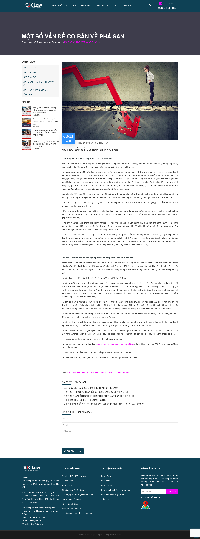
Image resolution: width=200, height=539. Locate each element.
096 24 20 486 (167, 7)
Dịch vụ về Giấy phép (71, 499)
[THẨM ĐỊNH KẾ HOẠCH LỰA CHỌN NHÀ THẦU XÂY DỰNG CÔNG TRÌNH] (26, 134)
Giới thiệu (71, 5)
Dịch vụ (85, 5)
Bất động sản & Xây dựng (73, 490)
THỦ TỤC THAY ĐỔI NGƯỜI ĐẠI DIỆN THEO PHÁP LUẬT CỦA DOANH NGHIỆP (99, 396)
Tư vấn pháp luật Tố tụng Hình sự (77, 513)
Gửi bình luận (73, 451)
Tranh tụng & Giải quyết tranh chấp (77, 495)
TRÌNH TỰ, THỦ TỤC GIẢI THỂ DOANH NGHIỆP (85, 400)
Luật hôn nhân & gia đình (35, 90)
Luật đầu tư (29, 77)
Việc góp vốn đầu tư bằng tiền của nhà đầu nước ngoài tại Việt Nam (45, 121)
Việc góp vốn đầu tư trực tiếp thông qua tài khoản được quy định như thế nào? (45, 110)
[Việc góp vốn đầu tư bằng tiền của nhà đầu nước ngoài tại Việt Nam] (26, 122)
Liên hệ (127, 5)
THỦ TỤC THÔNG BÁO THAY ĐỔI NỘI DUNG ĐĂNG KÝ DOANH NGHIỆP (96, 392)
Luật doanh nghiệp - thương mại (38, 83)
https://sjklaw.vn (37, 524)
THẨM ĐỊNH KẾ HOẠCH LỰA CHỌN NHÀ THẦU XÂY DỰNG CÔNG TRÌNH (45, 132)
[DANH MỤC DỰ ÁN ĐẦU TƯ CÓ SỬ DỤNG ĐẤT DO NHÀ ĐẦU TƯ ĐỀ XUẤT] (26, 145)
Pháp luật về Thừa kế (71, 508)
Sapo (119, 535)
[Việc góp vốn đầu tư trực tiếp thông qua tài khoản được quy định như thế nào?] (26, 111)
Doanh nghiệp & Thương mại (74, 476)
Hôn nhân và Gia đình (71, 504)
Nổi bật (26, 102)
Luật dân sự (29, 68)
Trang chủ (56, 5)
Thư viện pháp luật (107, 5)
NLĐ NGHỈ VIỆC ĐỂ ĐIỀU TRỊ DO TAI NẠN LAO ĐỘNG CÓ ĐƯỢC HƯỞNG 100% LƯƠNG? (104, 404)
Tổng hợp (27, 94)
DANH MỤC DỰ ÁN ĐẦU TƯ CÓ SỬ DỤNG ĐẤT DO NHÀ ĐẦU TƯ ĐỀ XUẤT (46, 144)
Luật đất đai (29, 72)
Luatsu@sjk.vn (169, 3)
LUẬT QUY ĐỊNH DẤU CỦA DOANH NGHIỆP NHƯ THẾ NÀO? (91, 388)
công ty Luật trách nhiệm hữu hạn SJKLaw (115, 344)
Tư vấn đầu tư (68, 481)
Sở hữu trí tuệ (68, 485)
